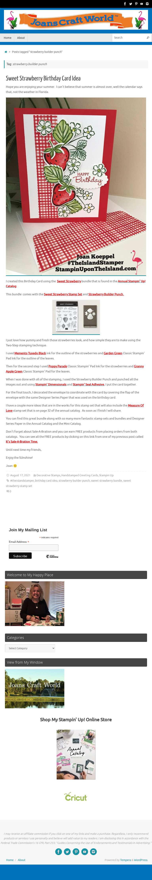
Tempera (125, 860)
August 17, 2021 (20, 475)
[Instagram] (147, 4)
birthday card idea (46, 480)
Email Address (19, 542)
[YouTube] (141, 4)
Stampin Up (106, 475)
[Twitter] (130, 4)
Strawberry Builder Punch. (106, 294)
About (22, 860)
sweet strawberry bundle (106, 480)
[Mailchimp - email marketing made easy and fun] (52, 559)
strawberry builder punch (74, 480)
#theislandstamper (22, 480)
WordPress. (141, 860)
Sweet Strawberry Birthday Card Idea (43, 78)
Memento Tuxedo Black (30, 353)
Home (10, 860)
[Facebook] (125, 4)
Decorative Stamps (48, 475)
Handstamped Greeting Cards (79, 475)
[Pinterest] (136, 4)
